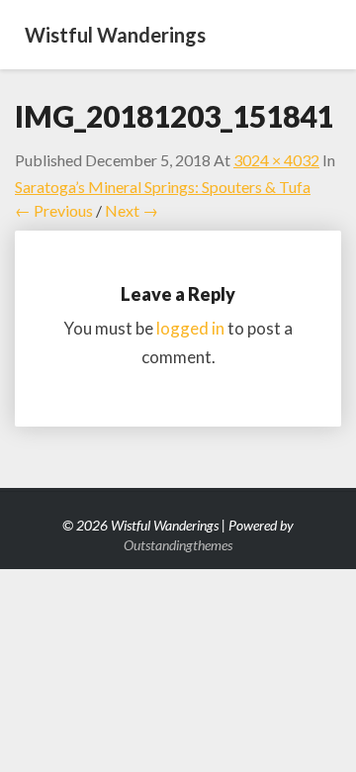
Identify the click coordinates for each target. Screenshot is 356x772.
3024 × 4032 (276, 159)
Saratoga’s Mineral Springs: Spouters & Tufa (163, 186)
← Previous (54, 210)
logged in (190, 328)
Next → (131, 210)
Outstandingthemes (178, 544)
